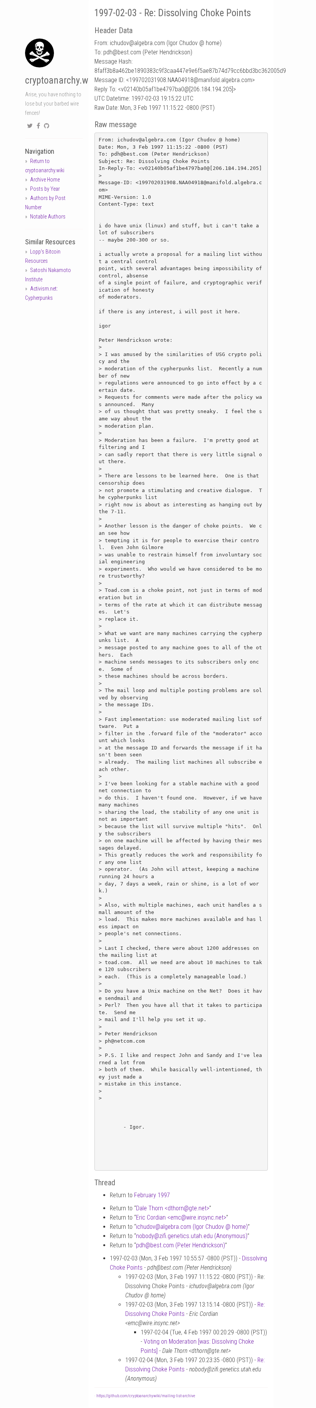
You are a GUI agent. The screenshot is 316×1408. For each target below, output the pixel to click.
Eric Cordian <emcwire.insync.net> (181, 1217)
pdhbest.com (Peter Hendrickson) (180, 1245)
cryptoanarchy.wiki (61, 80)
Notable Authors (48, 216)
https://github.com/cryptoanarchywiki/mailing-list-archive (145, 1395)
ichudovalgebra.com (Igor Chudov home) (192, 1226)
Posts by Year (45, 189)
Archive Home (45, 179)
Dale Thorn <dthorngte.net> (172, 1208)
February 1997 (152, 1195)
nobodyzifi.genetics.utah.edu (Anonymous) (191, 1236)
